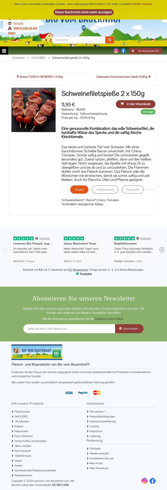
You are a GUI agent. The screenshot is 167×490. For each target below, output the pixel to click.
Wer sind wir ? (98, 411)
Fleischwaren (22, 411)
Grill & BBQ (21, 416)
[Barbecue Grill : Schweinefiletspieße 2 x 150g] (33, 109)
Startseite (95, 448)
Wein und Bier (22, 446)
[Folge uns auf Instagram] (116, 50)
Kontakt (18, 23)
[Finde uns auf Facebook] (152, 481)
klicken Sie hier (142, 4)
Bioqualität (132, 189)
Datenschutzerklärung (103, 421)
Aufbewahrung (105, 189)
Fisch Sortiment (23, 436)
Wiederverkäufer (99, 453)
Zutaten (79, 189)
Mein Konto (96, 463)
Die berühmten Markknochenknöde (35, 470)
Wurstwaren (21, 421)
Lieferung (95, 436)
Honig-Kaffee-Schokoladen (30, 441)
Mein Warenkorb (99, 468)
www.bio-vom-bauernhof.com (51, 481)
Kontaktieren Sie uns (102, 458)
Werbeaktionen (23, 475)
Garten (18, 465)
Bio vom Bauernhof (83, 22)
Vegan (18, 460)
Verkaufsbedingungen (102, 416)
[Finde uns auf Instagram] (144, 481)
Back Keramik (22, 451)
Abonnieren (130, 329)
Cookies (94, 426)
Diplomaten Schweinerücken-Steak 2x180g (122, 76)
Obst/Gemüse (22, 455)
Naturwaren (21, 431)
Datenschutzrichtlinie (109, 319)
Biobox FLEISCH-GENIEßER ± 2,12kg (41, 76)
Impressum (96, 431)
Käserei (18, 426)
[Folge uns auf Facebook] (123, 50)
